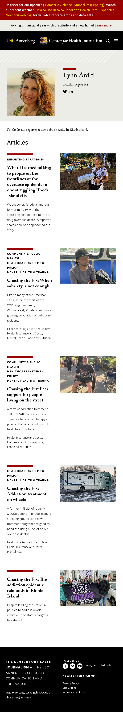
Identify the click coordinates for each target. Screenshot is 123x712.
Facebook (65, 666)
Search (107, 40)
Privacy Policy (71, 683)
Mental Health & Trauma (28, 272)
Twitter (72, 666)
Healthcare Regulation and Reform (28, 329)
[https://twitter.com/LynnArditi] (65, 91)
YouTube (79, 666)
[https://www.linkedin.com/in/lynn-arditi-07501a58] (71, 91)
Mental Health (16, 338)
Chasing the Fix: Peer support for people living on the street (27, 395)
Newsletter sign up (79, 675)
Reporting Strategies (25, 159)
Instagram (90, 665)
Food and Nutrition (39, 338)
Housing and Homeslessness (25, 442)
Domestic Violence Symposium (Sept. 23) (74, 5)
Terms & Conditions (74, 692)
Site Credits (70, 688)
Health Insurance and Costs (24, 333)
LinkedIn (105, 665)
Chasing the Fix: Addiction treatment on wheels (26, 494)
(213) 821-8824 (22, 697)
